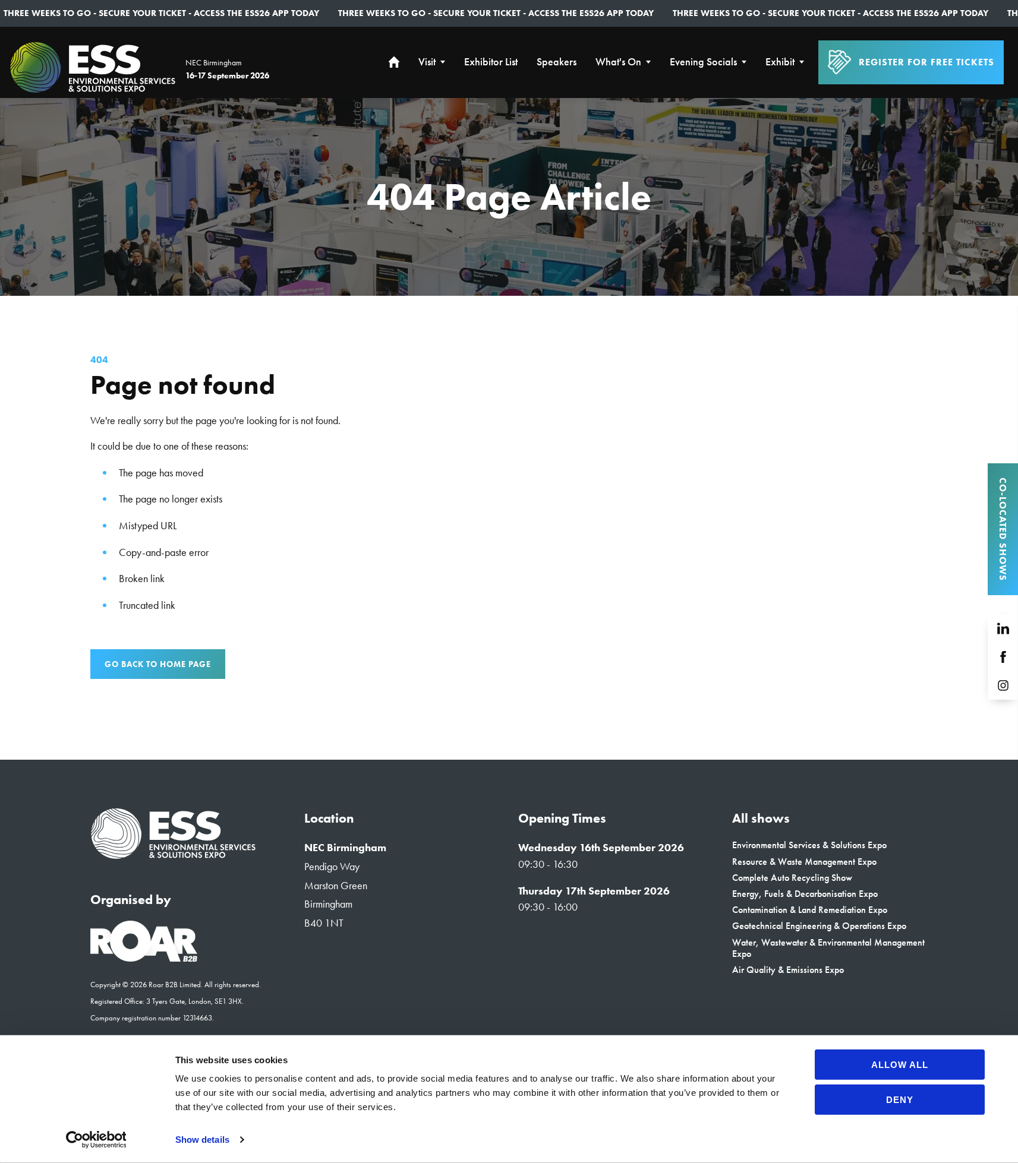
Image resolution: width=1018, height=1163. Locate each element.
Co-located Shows (1002, 529)
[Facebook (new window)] (1003, 657)
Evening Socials (703, 62)
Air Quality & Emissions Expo (788, 969)
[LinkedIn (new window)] (1003, 628)
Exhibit (780, 62)
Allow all (899, 1065)
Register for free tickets (926, 62)
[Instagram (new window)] (1003, 685)
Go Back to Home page (158, 664)
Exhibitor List (491, 62)
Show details (202, 1139)
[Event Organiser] (143, 958)
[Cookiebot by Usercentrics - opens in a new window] (96, 1140)
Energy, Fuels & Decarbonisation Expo (805, 893)
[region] (509, 197)
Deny (899, 1099)
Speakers (556, 62)
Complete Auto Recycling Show (792, 877)
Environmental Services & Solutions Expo (809, 845)
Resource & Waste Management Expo (804, 861)
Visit (427, 62)
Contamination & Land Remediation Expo (809, 909)
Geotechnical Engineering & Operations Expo (819, 925)
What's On (618, 62)
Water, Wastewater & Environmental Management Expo (828, 948)
